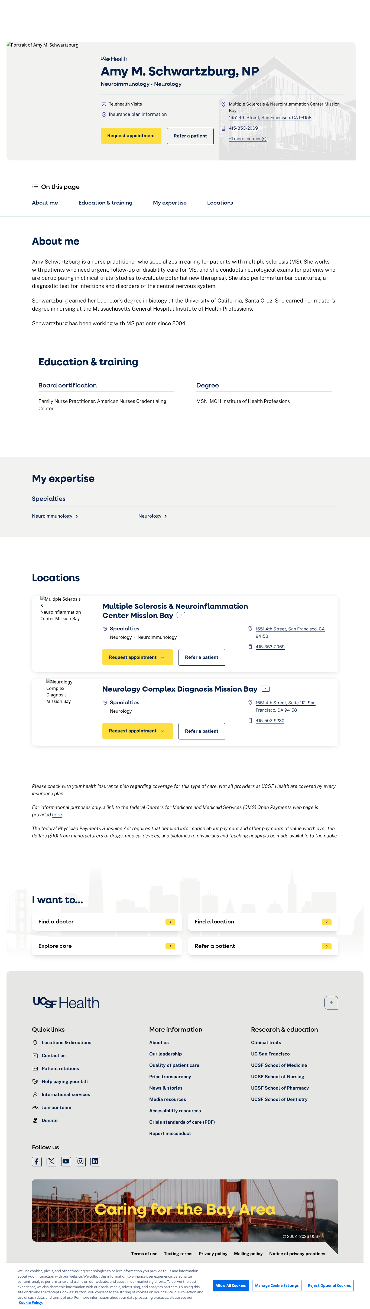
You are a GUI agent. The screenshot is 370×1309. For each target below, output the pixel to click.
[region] (185, 1286)
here (57, 814)
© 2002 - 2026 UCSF (302, 1236)
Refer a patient (190, 136)
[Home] (67, 1003)
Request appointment (131, 135)
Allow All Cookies (231, 1285)
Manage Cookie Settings (276, 1285)
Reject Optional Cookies (329, 1285)
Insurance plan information (138, 114)
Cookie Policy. (31, 1302)
